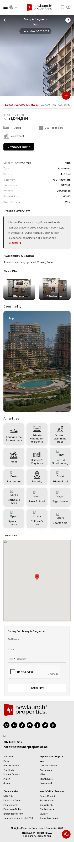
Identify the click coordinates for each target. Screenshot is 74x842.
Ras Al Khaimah (11, 765)
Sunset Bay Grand (49, 818)
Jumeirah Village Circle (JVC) (18, 818)
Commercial (46, 783)
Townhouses (46, 778)
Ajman (6, 778)
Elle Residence (47, 809)
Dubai (6, 761)
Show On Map (23, 162)
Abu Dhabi (8, 769)
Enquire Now (37, 687)
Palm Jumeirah (10, 805)
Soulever (44, 813)
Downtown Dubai (12, 809)
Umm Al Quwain (11, 774)
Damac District (47, 796)
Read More (14, 242)
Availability (64, 105)
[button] (37, 577)
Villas (42, 774)
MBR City (8, 796)
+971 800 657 (12, 742)
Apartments (46, 769)
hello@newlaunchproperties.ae (25, 747)
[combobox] (12, 659)
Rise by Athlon (47, 800)
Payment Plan (48, 105)
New (42, 761)
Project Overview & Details (20, 105)
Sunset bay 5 (46, 805)
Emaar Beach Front (13, 813)
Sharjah (7, 783)
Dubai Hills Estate (12, 800)
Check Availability (19, 146)
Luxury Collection (48, 765)
